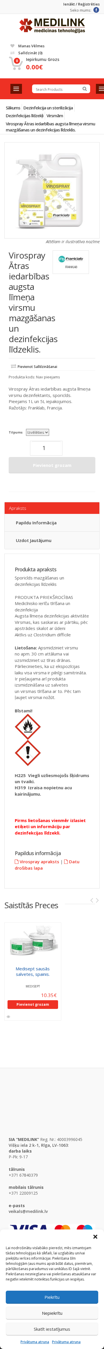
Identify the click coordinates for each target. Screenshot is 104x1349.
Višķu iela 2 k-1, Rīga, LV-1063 (38, 1145)
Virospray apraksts (38, 861)
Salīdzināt (29, 52)
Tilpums (16, 432)
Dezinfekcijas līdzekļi (24, 115)
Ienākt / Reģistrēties (81, 4)
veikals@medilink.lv (28, 1211)
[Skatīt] (9, 1016)
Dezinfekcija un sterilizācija (48, 108)
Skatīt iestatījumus (52, 1329)
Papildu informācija (36, 522)
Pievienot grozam (52, 465)
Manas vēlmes (30, 45)
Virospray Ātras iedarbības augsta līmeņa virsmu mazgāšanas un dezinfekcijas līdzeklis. (50, 127)
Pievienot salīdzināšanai (37, 366)
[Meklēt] (84, 88)
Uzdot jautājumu (33, 540)
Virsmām (55, 115)
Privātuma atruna (35, 1341)
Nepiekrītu (52, 1313)
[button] (95, 1237)
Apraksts (17, 508)
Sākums (13, 108)
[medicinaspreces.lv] (52, 26)
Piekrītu (52, 1297)
